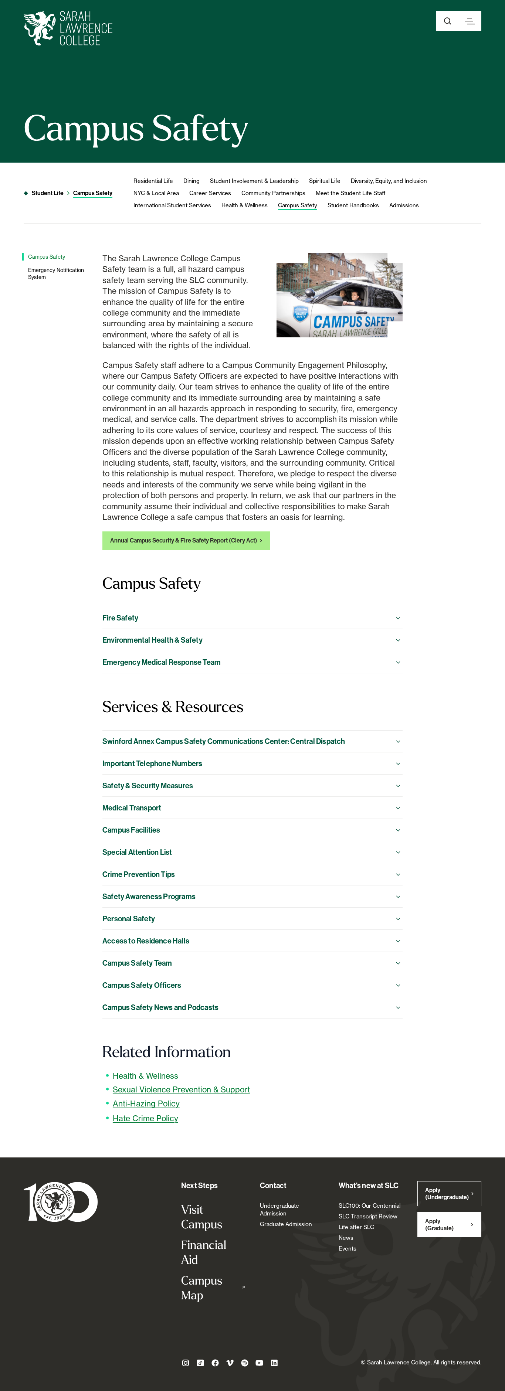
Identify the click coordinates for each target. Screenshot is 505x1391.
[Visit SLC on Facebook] (215, 1362)
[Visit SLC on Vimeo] (230, 1362)
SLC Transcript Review (368, 1216)
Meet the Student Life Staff (351, 193)
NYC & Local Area (156, 193)
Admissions (404, 205)
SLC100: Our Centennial (369, 1205)
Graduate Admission (286, 1224)
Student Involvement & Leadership (254, 180)
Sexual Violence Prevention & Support (181, 1089)
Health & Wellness (244, 205)
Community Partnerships (273, 193)
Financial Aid (203, 1252)
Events (347, 1248)
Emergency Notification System (56, 273)
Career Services (210, 193)
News (346, 1237)
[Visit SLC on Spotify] (244, 1362)
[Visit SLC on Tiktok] (200, 1362)
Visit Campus (201, 1216)
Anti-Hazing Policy (146, 1103)
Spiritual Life (324, 180)
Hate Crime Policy (145, 1118)
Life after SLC (356, 1227)
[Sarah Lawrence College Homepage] (61, 1201)
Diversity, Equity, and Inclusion (389, 180)
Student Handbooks (353, 205)
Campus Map (213, 1287)
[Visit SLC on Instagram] (185, 1362)
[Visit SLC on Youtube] (259, 1362)
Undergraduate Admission (279, 1209)
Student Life (48, 193)
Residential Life (153, 180)
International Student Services (172, 205)
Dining (191, 180)
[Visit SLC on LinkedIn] (274, 1362)
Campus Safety (92, 193)
